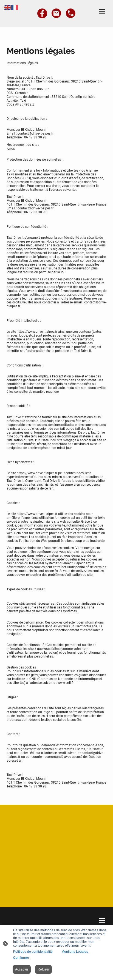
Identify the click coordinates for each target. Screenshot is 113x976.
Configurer (21, 958)
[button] (7, 7)
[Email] (56, 13)
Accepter (21, 969)
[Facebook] (42, 13)
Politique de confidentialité (33, 952)
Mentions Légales (74, 952)
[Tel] (71, 13)
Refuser (43, 969)
